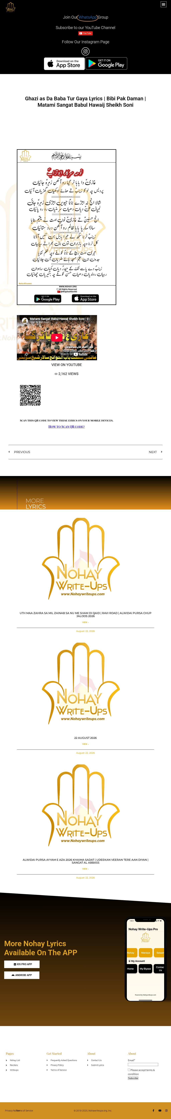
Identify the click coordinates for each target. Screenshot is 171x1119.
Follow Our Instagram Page (85, 42)
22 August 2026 (85, 737)
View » (85, 622)
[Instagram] (166, 1110)
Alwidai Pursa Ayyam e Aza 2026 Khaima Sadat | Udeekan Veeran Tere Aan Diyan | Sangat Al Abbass (85, 861)
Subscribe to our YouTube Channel (85, 27)
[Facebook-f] (153, 1110)
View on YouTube (66, 365)
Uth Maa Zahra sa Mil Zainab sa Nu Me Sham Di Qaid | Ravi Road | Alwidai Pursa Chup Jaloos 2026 (85, 615)
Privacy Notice (12, 1110)
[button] (163, 4)
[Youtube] (160, 1110)
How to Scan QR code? (66, 427)
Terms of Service (24, 1110)
